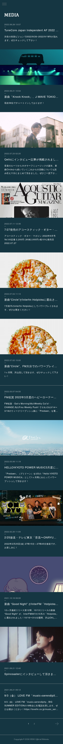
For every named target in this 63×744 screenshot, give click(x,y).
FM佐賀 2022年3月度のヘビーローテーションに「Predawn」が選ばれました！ (31, 397)
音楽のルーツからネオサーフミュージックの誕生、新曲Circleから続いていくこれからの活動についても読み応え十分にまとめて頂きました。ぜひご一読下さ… (30, 169)
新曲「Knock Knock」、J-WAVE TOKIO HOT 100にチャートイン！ (31, 96)
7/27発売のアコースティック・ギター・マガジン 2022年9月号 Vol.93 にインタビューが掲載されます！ (31, 229)
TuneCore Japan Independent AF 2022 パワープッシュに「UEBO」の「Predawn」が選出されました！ (31, 30)
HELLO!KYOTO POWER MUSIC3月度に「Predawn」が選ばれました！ (31, 467)
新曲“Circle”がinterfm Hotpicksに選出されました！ (31, 299)
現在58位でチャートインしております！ (24, 102)
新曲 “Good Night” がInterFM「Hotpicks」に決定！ (31, 604)
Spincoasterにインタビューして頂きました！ (31, 674)
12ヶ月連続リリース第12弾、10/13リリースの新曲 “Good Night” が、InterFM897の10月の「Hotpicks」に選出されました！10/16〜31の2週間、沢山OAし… (31, 614)
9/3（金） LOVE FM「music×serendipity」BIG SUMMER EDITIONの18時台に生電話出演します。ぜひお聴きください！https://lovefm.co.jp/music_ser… (31, 705)
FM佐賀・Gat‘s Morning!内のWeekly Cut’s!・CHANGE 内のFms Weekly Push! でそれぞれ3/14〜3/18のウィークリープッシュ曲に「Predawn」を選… (31, 407)
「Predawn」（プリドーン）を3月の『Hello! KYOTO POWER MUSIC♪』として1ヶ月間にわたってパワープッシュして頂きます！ (31, 477)
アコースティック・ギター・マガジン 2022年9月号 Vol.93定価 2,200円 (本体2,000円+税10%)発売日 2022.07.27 (30, 239)
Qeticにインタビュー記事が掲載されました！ (31, 159)
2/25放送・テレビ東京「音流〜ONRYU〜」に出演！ (31, 537)
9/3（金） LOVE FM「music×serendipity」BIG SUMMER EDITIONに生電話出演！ (31, 695)
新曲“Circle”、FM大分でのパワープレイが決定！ (31, 366)
